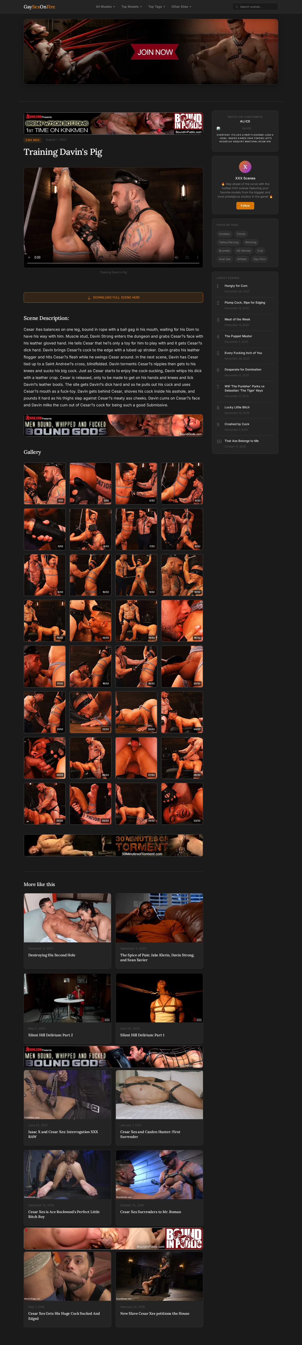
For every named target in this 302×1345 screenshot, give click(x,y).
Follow (245, 205)
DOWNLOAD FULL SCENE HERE (116, 297)
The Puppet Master (238, 336)
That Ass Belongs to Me (242, 441)
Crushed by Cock (237, 424)
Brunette (224, 250)
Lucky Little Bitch (237, 407)
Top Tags (155, 6)
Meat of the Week (237, 319)
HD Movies (244, 250)
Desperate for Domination (243, 369)
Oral (260, 250)
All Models (104, 6)
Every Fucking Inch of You (243, 353)
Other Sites (180, 6)
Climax (241, 234)
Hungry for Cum (236, 285)
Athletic (242, 259)
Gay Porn (260, 259)
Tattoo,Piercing (229, 242)
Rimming (250, 242)
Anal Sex (225, 259)
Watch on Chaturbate (245, 116)
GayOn (39, 7)
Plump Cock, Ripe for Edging (245, 302)
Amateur (224, 234)
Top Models (130, 6)
